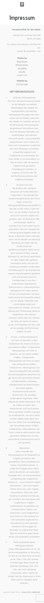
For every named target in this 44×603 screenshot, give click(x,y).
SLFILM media (22, 84)
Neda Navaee (22, 61)
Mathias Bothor (22, 64)
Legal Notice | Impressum (31, 592)
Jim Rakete (22, 68)
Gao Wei (22, 71)
